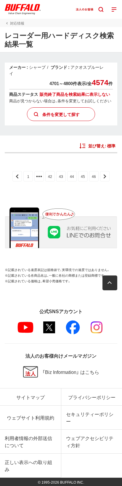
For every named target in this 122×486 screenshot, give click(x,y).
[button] (109, 282)
